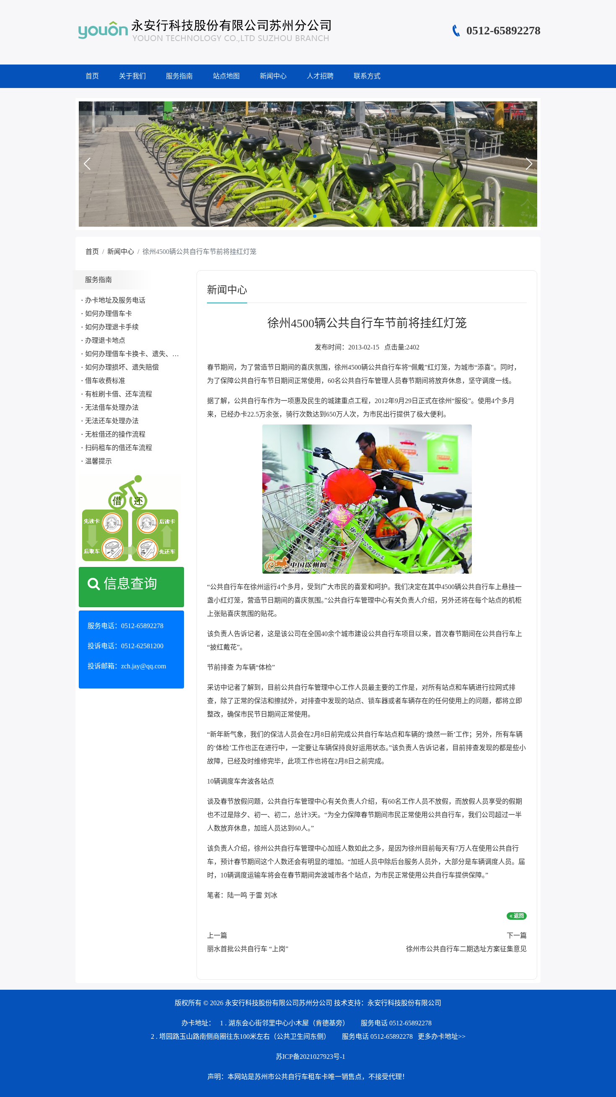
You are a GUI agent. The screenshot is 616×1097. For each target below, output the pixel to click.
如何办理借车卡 (108, 313)
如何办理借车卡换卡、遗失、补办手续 (142, 353)
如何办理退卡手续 (112, 327)
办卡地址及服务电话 (115, 300)
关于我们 (132, 76)
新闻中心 (273, 76)
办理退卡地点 (105, 340)
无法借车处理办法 (112, 407)
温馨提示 (98, 461)
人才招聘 (320, 76)
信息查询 (128, 583)
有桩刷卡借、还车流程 (118, 394)
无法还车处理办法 (112, 420)
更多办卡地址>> (442, 1036)
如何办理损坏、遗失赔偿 (122, 367)
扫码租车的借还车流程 (118, 447)
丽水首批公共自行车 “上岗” (247, 948)
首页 (92, 76)
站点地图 (226, 76)
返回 (518, 916)
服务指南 (179, 76)
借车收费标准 (105, 380)
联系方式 (367, 76)
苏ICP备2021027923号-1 (310, 1056)
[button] (87, 164)
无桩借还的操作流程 (115, 434)
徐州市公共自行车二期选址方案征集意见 (466, 948)
